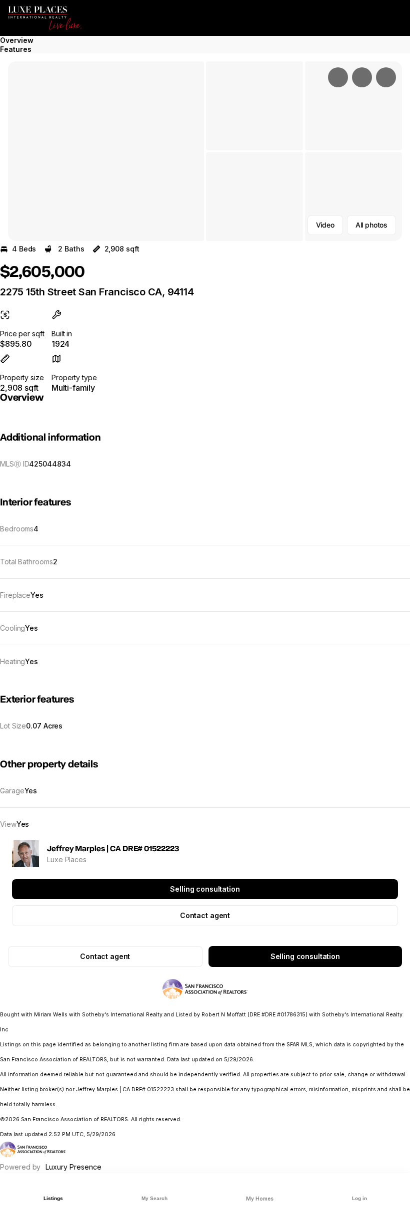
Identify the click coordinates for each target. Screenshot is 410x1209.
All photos (372, 225)
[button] (106, 151)
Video (325, 225)
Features (16, 49)
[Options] (338, 77)
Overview (17, 40)
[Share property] (386, 77)
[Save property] (362, 77)
